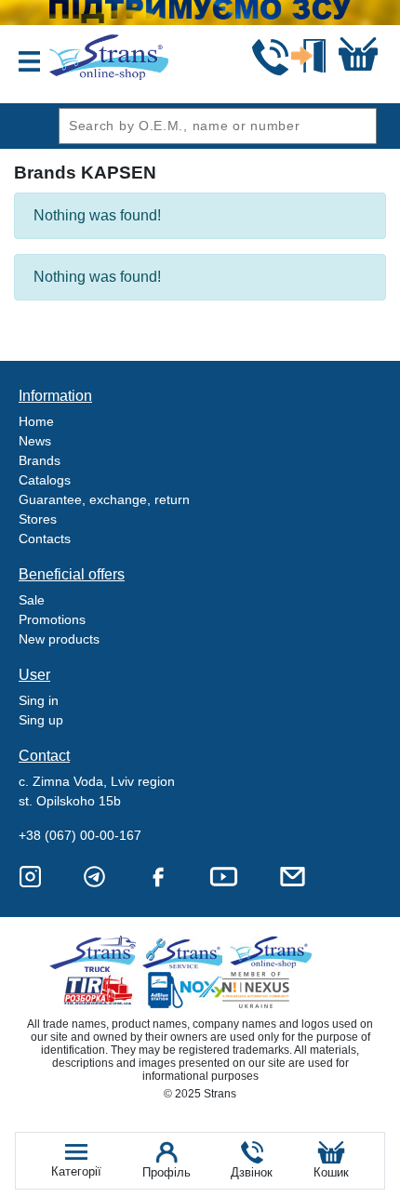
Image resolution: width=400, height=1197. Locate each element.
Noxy (185, 990)
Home (36, 421)
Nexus (272, 990)
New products (59, 639)
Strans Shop (272, 954)
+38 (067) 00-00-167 (80, 835)
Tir (99, 990)
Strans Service (185, 954)
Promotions (52, 619)
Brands (39, 460)
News (35, 440)
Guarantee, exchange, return (104, 499)
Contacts (45, 538)
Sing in (39, 700)
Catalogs (45, 479)
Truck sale (99, 954)
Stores (38, 519)
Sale (32, 599)
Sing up (41, 719)
